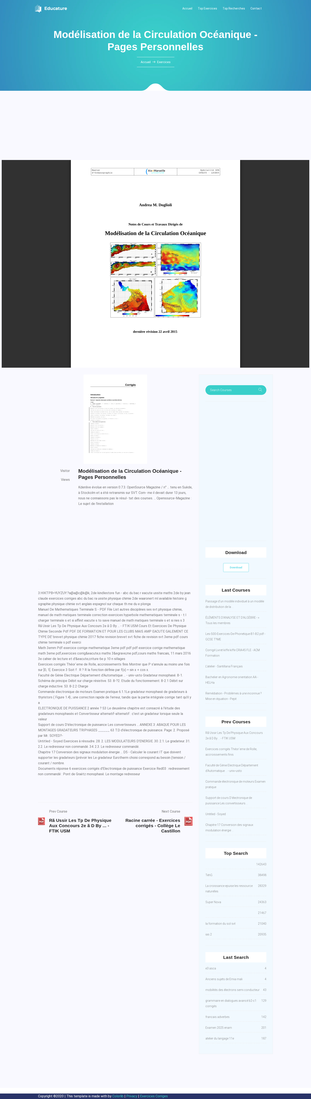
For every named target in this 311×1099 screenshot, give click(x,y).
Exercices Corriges (154, 1096)
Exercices (164, 62)
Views (65, 480)
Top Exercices (207, 8)
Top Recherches (234, 8)
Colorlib (118, 1096)
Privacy (131, 1096)
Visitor (65, 471)
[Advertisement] (155, 128)
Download (236, 567)
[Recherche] (260, 390)
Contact (256, 8)
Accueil (187, 8)
